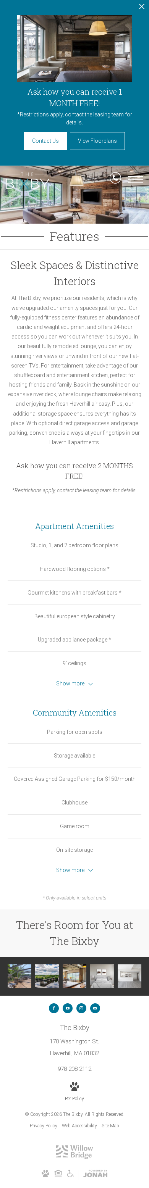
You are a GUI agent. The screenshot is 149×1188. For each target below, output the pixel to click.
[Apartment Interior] (129, 976)
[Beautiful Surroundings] (47, 976)
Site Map (110, 1125)
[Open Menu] (135, 179)
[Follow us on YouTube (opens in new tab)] (68, 1008)
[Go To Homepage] (28, 182)
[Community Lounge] (74, 976)
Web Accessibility (79, 1125)
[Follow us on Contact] (95, 1008)
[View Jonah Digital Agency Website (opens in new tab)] (95, 1175)
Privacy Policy (43, 1125)
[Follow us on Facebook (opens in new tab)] (54, 1008)
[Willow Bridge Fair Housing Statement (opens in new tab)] (58, 1175)
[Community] (19, 976)
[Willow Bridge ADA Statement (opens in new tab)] (70, 1175)
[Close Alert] (141, 8)
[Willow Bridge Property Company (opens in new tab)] (74, 1157)
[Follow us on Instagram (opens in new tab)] (81, 1008)
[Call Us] (115, 179)
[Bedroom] (102, 976)
